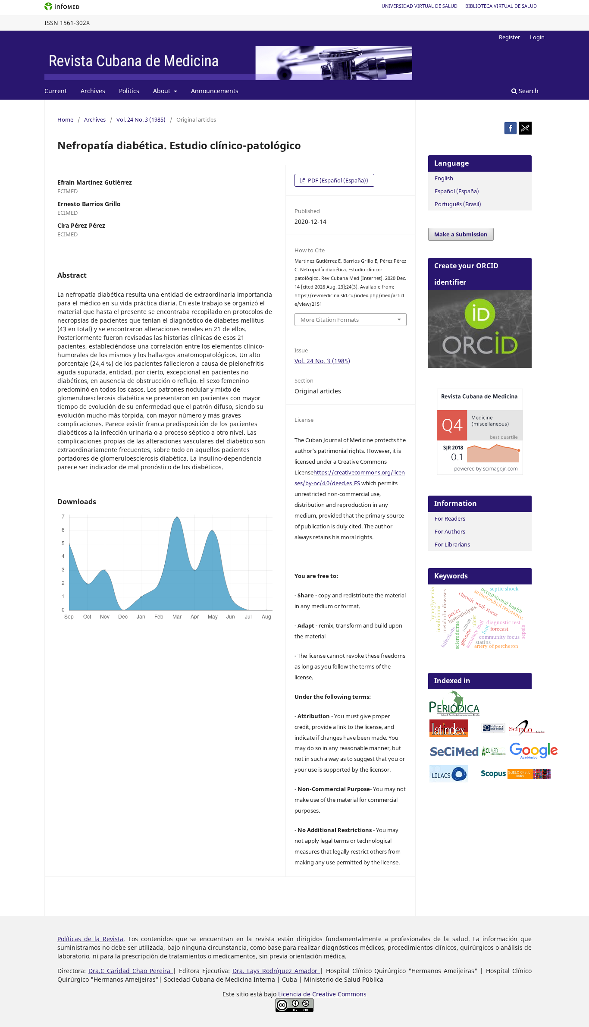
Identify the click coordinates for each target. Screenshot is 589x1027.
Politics (129, 91)
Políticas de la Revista (90, 939)
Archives (93, 91)
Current (55, 91)
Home (65, 119)
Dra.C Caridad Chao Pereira (130, 971)
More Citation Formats (330, 319)
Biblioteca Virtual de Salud (501, 6)
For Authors (450, 531)
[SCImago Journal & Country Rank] (480, 472)
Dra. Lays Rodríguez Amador (276, 971)
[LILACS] (448, 780)
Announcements (214, 91)
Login (537, 37)
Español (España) (457, 191)
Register (509, 37)
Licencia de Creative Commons (322, 994)
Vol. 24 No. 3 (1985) (141, 119)
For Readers (450, 518)
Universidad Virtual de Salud (419, 6)
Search (528, 91)
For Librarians (452, 544)
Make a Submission (461, 234)
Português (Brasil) (458, 204)
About (162, 91)
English (444, 178)
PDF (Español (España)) (337, 180)
